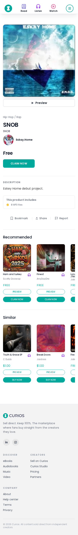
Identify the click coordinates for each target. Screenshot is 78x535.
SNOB (6, 131)
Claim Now (19, 163)
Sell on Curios (39, 461)
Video (6, 477)
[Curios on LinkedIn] (6, 442)
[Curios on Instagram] (15, 442)
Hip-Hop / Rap (12, 117)
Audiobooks (10, 466)
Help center (10, 499)
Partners (35, 477)
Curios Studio (39, 466)
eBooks (7, 461)
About (7, 494)
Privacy (7, 510)
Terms (7, 505)
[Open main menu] (69, 8)
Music (7, 472)
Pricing (34, 472)
